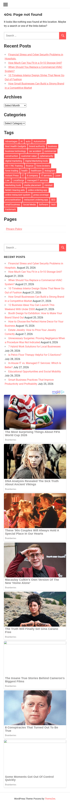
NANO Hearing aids (15, 190)
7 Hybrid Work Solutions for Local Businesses (34, 346)
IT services (46, 175)
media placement (32, 185)
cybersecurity (46, 156)
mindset (48, 185)
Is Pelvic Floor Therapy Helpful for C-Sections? (34, 354)
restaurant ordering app (36, 199)
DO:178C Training (14, 165)
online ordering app (37, 190)
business (52, 146)
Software (43, 204)
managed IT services (37, 180)
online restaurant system (17, 195)
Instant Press (12, 175)
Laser (58, 175)
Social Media (29, 204)
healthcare (36, 170)
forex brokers (43, 165)
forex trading (11, 170)
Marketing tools (13, 185)
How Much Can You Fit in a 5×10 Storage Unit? (35, 62)
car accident (35, 151)
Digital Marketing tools (36, 161)
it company (32, 175)
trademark (10, 209)
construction (11, 156)
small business (12, 204)
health (24, 170)
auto (28, 141)
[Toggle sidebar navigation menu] (5, 4)
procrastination (13, 199)
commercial (50, 151)
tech (53, 204)
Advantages (11, 141)
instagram (50, 170)
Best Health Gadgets (15, 146)
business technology (15, 151)
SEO (53, 199)
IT (23, 175)
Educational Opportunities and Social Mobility (34, 371)
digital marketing (13, 161)
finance (29, 165)
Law (7, 180)
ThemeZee (50, 798)
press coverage (41, 195)
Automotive (39, 141)
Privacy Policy (14, 228)
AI (22, 141)
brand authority (37, 146)
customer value (29, 156)
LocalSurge (18, 180)
